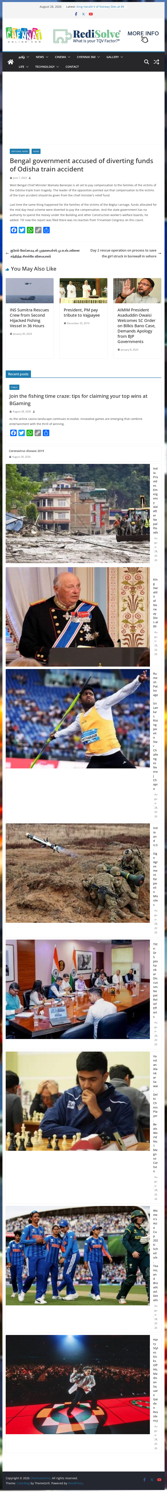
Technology (45, 67)
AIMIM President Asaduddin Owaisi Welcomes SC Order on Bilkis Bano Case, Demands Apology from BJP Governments (136, 325)
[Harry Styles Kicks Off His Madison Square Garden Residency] (78, 1394)
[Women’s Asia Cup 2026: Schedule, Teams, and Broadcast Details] (78, 1269)
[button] (27, 57)
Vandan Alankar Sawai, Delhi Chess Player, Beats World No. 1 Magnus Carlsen (155, 1113)
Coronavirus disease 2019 (26, 451)
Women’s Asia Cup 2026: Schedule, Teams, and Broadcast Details (155, 1255)
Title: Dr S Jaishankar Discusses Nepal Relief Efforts (155, 980)
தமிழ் (22, 57)
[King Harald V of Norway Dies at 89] (78, 617)
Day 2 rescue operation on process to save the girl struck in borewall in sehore (123, 253)
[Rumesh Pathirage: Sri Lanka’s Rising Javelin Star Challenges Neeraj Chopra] (78, 745)
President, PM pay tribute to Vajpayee (82, 312)
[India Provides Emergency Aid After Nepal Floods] (78, 514)
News (40, 57)
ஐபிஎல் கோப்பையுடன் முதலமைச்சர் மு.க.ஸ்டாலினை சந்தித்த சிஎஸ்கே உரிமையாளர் (45, 253)
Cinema (60, 57)
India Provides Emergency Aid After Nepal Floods (155, 500)
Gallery (113, 57)
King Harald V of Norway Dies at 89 (155, 603)
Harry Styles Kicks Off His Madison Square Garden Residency (155, 1380)
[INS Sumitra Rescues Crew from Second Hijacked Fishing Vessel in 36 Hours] (29, 281)
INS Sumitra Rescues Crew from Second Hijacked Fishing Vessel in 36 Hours (29, 317)
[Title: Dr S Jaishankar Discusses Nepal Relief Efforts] (78, 994)
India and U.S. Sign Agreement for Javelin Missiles (155, 866)
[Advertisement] (83, 114)
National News (19, 151)
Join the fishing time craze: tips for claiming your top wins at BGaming (78, 400)
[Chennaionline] (10, 62)
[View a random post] (156, 62)
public (14, 387)
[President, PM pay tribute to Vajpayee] (83, 281)
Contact (72, 67)
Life (21, 67)
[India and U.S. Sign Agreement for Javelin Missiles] (78, 880)
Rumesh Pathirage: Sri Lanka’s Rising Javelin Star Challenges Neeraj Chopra (155, 731)
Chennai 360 (86, 57)
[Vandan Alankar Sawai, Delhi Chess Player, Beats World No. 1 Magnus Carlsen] (78, 1128)
